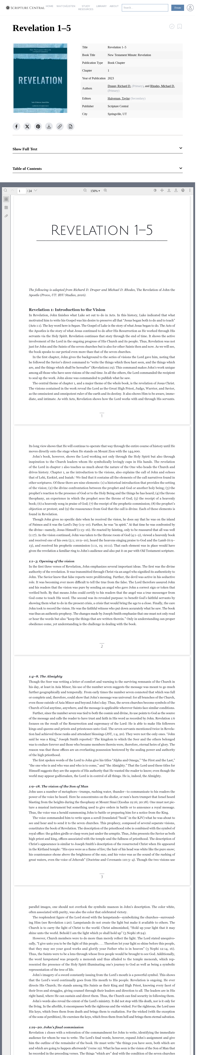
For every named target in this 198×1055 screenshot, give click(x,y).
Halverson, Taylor (119, 98)
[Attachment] (6, 216)
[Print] (183, 190)
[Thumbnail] (6, 199)
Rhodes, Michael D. (162, 86)
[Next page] (35, 190)
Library (101, 6)
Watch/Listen (65, 6)
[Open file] (169, 190)
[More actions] (190, 190)
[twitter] (27, 126)
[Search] (5, 190)
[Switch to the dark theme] (155, 190)
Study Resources (85, 8)
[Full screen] (162, 190)
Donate (177, 7)
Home (49, 6)
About (114, 6)
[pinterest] (38, 126)
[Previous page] (12, 190)
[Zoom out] (85, 190)
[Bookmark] (6, 207)
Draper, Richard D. (119, 86)
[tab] (6, 200)
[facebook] (16, 126)
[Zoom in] (105, 190)
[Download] (176, 190)
